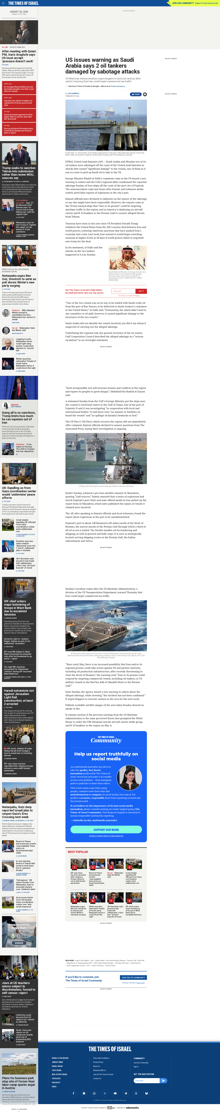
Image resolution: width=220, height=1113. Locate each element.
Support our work (106, 830)
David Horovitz (17, 333)
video (54, 1087)
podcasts (56, 1083)
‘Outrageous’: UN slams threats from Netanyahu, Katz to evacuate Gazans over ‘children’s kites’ (26, 885)
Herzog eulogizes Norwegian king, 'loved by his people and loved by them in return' (18, 130)
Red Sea (141, 960)
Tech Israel (57, 1070)
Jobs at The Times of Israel (103, 1074)
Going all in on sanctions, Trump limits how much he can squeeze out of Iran (19, 417)
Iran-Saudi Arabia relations (115, 960)
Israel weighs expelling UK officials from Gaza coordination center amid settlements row (134, 878)
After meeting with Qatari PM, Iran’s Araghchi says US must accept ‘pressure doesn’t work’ (19, 56)
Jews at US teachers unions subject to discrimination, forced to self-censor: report (18, 988)
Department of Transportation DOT (79, 963)
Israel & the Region (82, 960)
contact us (97, 1078)
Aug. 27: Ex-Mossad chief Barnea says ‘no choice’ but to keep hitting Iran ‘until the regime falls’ (25, 208)
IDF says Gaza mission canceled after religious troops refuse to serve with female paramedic (78, 878)
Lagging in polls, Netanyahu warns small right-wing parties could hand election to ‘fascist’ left (25, 345)
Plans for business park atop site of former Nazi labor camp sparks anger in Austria (18, 1083)
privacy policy (98, 1062)
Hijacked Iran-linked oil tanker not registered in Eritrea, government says (18, 103)
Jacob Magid (8, 181)
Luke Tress (7, 996)
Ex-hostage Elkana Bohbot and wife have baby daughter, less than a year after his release (19, 89)
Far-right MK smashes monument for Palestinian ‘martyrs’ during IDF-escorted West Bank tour (18, 670)
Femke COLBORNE (9, 1091)
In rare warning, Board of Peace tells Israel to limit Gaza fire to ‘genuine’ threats (25, 866)
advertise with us (99, 1070)
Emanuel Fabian (11, 618)
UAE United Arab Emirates (103, 963)
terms (138, 295)
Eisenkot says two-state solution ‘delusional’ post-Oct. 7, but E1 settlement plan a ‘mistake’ (26, 546)
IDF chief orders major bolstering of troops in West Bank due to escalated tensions (134, 911)
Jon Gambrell (74, 93)
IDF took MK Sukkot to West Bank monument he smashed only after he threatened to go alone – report (18, 655)
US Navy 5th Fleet (122, 963)
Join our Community (183, 3)
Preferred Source (118, 86)
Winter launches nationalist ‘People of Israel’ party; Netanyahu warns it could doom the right (97, 912)
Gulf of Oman (110, 966)
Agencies (26, 181)
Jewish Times (57, 1062)
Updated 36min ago (17, 47)
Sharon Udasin (23, 1025)
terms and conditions (101, 1058)
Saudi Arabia (99, 960)
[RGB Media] (111, 1107)
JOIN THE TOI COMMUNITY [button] (133, 977)
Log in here (141, 983)
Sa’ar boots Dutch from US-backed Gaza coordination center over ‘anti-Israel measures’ (24, 902)
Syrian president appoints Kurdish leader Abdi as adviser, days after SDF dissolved (18, 117)
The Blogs (56, 1078)
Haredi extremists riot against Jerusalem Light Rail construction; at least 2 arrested (19, 697)
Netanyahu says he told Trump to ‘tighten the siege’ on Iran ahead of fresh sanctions (26, 227)
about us (96, 1066)
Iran (92, 960)
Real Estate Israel (59, 1074)
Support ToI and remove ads (206, 3)
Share (137, 94)
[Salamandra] (132, 1108)
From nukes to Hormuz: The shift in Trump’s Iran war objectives (25, 448)
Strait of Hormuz (98, 966)
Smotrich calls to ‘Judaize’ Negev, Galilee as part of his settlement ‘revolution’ (17, 641)
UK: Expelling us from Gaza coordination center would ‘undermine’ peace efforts (19, 493)
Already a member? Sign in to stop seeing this (106, 836)
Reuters (22, 536)
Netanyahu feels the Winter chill (115, 875)
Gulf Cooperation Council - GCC (78, 966)
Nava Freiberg (23, 235)
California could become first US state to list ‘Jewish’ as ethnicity (25, 1018)
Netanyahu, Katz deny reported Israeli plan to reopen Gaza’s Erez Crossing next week (17, 812)
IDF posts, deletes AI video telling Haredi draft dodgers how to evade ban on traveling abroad (18, 752)
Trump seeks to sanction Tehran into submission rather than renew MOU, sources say (19, 173)
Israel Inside (57, 1066)
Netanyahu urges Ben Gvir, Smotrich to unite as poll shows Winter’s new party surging (78, 911)
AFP (24, 236)
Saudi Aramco (135, 963)
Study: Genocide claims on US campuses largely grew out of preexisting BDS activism (24, 1036)
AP (17, 454)
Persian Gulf (131, 960)
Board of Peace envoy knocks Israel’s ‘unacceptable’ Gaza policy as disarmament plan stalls (96, 879)
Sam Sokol (15, 322)
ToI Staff (5, 65)
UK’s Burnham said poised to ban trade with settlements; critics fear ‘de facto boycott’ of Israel (115, 912)
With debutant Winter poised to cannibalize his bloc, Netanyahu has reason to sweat (23, 315)
